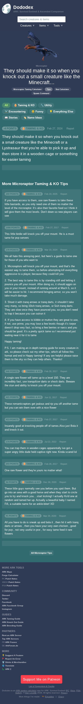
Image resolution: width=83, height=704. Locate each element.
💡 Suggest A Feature (12, 655)
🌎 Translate (8, 666)
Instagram (7, 609)
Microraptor (41, 66)
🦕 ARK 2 (6, 669)
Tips (49, 89)
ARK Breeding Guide (12, 626)
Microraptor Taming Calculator (27, 89)
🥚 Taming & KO (32, 128)
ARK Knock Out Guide (13, 622)
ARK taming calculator (26, 690)
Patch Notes (11, 579)
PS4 (78, 690)
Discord (6, 595)
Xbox (72, 690)
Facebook (7, 602)
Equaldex (49, 697)
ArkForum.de (11, 646)
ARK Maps (7, 572)
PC (67, 690)
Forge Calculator (10, 575)
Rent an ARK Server (12, 635)
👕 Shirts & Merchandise (14, 662)
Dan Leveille (31, 693)
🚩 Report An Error (11, 659)
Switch (18, 693)
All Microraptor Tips (41, 553)
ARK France (11, 642)
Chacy (61, 697)
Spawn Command (41, 93)
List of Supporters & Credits (41, 686)
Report (70, 128)
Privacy (64, 693)
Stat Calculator (62, 89)
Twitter (5, 599)
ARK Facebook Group (12, 605)
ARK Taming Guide (11, 619)
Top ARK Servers (10, 639)
